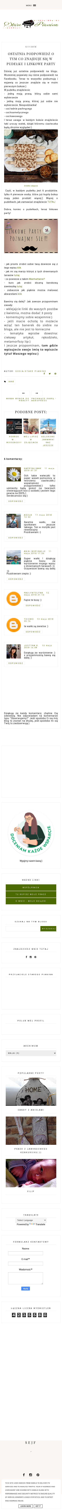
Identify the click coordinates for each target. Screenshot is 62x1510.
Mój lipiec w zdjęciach (31, 440)
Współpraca (31, 887)
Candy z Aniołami (31, 1110)
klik (19, 267)
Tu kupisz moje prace (31, 894)
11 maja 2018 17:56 (38, 552)
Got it (38, 1506)
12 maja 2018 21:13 (36, 594)
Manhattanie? (37, 279)
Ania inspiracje (35, 551)
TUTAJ (51, 202)
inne (11, 382)
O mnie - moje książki (31, 901)
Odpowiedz (15, 501)
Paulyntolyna (33, 593)
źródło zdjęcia (31, 186)
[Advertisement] (31, 771)
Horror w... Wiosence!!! (14, 440)
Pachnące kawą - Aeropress (43, 400)
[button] (31, 5)
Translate (40, 1224)
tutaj (17, 275)
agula (28, 515)
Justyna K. (31, 646)
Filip (31, 1191)
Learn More (25, 1506)
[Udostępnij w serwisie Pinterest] (55, 374)
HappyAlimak (32, 468)
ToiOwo (29, 619)
